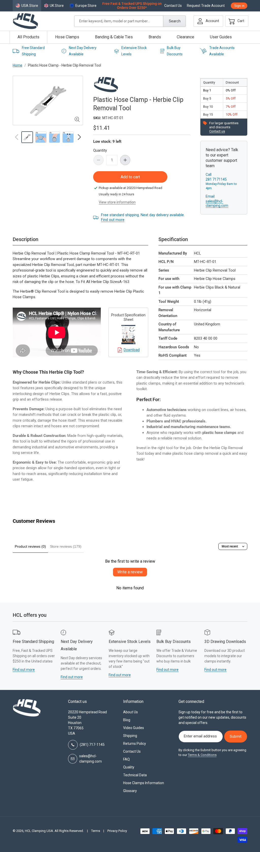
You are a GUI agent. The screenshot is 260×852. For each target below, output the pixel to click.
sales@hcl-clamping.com (217, 203)
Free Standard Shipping (33, 641)
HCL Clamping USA (39, 831)
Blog (126, 720)
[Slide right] (79, 137)
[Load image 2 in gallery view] (40, 137)
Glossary (130, 791)
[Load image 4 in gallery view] (68, 137)
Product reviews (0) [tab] (30, 546)
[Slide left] (16, 137)
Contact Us (173, 6)
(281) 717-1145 (92, 745)
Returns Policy (134, 743)
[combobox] (130, 21)
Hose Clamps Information (143, 783)
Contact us (217, 131)
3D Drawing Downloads (225, 641)
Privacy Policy (117, 831)
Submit (235, 736)
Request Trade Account (206, 6)
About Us (130, 712)
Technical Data (135, 775)
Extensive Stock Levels (130, 641)
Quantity (100, 150)
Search (175, 21)
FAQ (126, 759)
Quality (128, 767)
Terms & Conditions (202, 755)
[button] (235, 21)
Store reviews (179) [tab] (66, 546)
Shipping (130, 736)
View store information (117, 202)
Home (17, 65)
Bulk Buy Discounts (173, 641)
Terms (95, 831)
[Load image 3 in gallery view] (54, 137)
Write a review (130, 572)
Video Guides (133, 728)
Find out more (112, 219)
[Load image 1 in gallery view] (27, 137)
